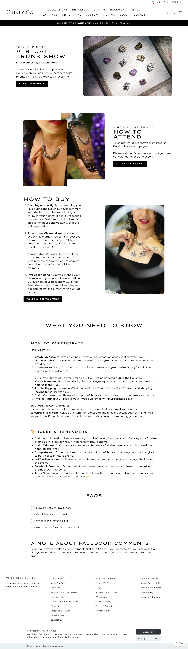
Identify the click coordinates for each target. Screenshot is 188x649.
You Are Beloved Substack (65, 601)
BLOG (123, 15)
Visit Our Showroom (106, 578)
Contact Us (56, 620)
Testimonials (57, 597)
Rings (135, 9)
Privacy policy (34, 646)
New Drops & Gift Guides (64, 592)
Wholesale (101, 597)
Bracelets (80, 9)
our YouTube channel (89, 409)
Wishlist (55, 606)
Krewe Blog (147, 592)
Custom (92, 15)
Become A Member (151, 597)
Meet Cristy (57, 578)
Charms (99, 9)
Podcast (138, 15)
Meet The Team (59, 583)
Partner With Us (104, 601)
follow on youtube (42, 299)
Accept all (148, 632)
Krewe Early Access (151, 587)
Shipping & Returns (61, 610)
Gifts (66, 15)
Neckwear (118, 9)
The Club (55, 587)
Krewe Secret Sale (150, 583)
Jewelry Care (57, 615)
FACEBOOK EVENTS (130, 163)
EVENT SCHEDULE (32, 83)
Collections (58, 9)
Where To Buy (103, 583)
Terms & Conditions (53, 646)
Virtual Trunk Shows (106, 592)
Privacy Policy (103, 610)
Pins (78, 15)
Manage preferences (148, 638)
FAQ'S (99, 587)
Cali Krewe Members (51, 72)
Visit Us (109, 15)
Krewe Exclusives (150, 578)
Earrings (50, 15)
